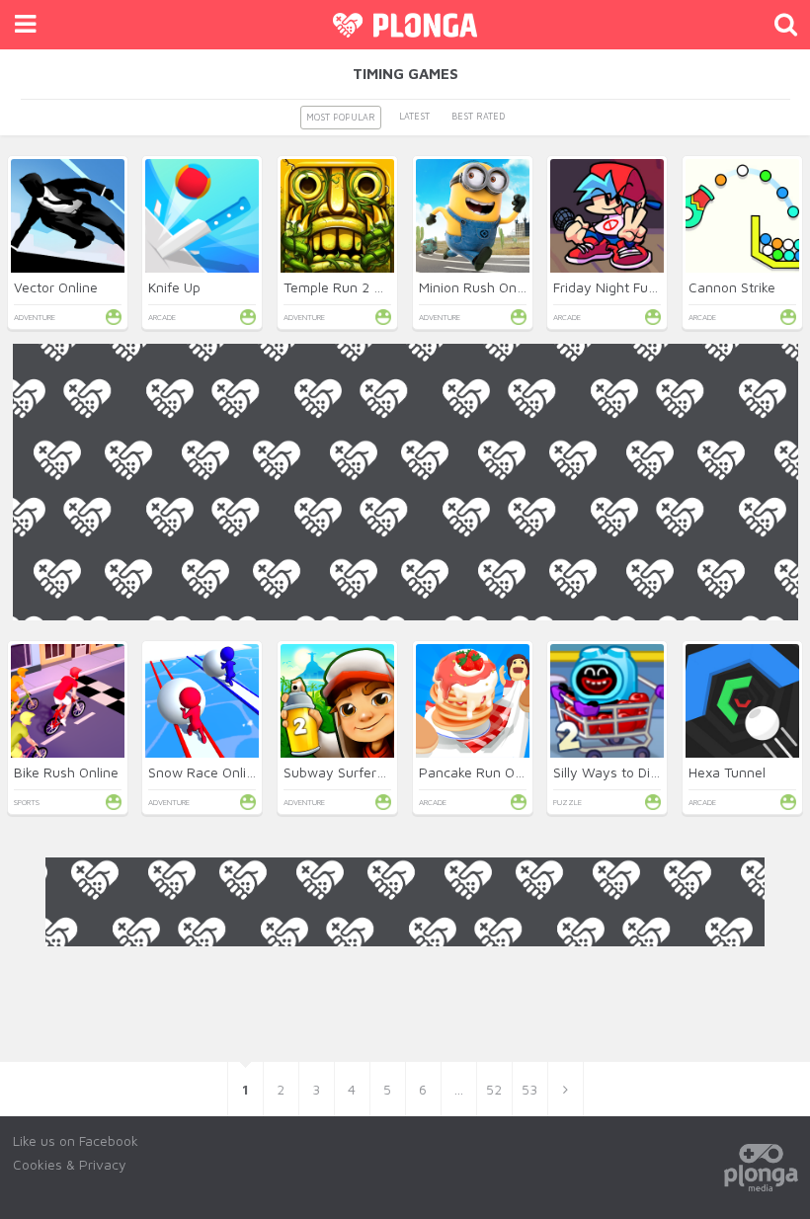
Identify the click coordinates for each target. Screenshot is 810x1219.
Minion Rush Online (478, 287)
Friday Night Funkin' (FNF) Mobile (655, 287)
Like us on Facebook (75, 1140)
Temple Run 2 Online (348, 287)
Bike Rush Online (66, 772)
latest (414, 116)
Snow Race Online (205, 772)
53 (529, 1089)
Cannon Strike (731, 287)
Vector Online (56, 287)
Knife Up (174, 287)
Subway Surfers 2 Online (361, 772)
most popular (340, 117)
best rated (478, 116)
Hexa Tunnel (727, 772)
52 (494, 1089)
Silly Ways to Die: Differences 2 (652, 772)
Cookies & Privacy (69, 1164)
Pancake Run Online (481, 772)
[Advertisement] (405, 758)
